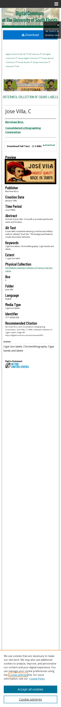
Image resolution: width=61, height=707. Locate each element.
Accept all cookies (30, 689)
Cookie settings (18, 675)
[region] (30, 678)
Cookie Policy (37, 678)
